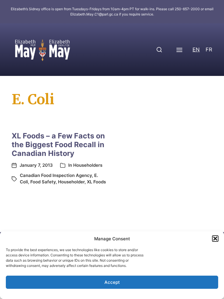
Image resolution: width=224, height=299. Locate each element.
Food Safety (43, 182)
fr (209, 49)
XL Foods (96, 182)
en (196, 49)
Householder (71, 182)
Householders (87, 165)
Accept (112, 282)
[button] (215, 238)
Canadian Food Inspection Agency (56, 175)
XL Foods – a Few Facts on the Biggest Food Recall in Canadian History (58, 144)
